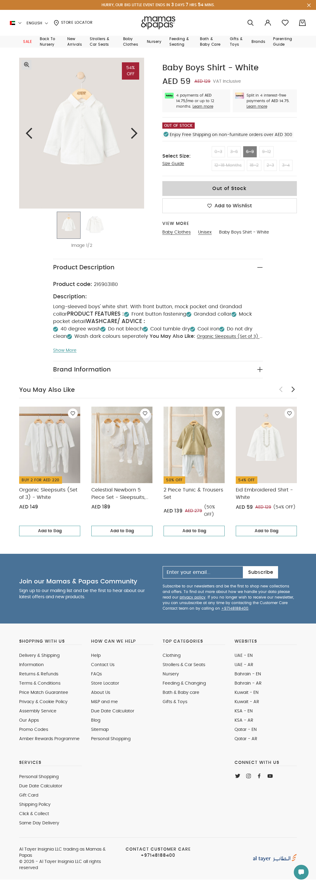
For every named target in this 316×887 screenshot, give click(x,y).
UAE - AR (244, 665)
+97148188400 (234, 608)
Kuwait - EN (247, 692)
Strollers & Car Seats (184, 665)
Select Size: (176, 156)
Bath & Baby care (181, 692)
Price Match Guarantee (43, 692)
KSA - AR (244, 720)
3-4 (286, 165)
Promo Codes (33, 729)
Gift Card (28, 795)
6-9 (250, 152)
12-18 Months (228, 165)
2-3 (270, 165)
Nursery (171, 674)
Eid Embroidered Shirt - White (264, 493)
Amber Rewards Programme (49, 739)
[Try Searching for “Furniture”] (250, 23)
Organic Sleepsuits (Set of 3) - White (48, 493)
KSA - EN (244, 711)
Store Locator (76, 22)
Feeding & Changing (184, 683)
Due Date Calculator (112, 711)
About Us (100, 692)
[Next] (134, 133)
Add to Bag (50, 531)
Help (96, 655)
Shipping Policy (35, 804)
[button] (27, 41)
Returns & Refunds (38, 674)
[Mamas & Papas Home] (158, 22)
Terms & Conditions (39, 683)
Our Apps (29, 720)
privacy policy (193, 597)
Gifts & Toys (175, 702)
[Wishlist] (73, 413)
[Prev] (29, 133)
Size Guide (173, 164)
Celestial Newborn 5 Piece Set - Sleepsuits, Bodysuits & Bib (118, 494)
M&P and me (104, 702)
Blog (95, 720)
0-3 (218, 152)
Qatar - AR (246, 739)
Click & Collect (34, 814)
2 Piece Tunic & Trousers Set (193, 493)
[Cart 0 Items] (302, 22)
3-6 (234, 152)
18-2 (254, 165)
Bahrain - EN (248, 674)
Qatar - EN (246, 729)
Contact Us (102, 665)
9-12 (266, 152)
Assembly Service (37, 711)
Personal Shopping (111, 739)
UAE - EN (244, 655)
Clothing (172, 655)
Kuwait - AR (247, 702)
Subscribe (260, 572)
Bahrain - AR (248, 683)
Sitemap (100, 729)
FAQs (96, 674)
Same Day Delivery (39, 823)
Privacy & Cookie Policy (43, 702)
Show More (65, 350)
